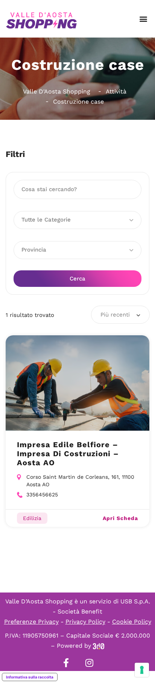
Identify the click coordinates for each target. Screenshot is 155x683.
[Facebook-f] (65, 662)
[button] (143, 19)
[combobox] (120, 315)
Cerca (77, 278)
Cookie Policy (131, 621)
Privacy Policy (85, 621)
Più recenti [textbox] (115, 314)
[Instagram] (89, 662)
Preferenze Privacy (31, 621)
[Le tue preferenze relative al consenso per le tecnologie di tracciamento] (142, 670)
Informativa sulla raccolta (29, 677)
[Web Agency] (98, 645)
